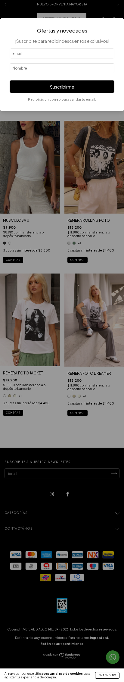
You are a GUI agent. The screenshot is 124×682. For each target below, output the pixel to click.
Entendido (107, 675)
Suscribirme (62, 86)
